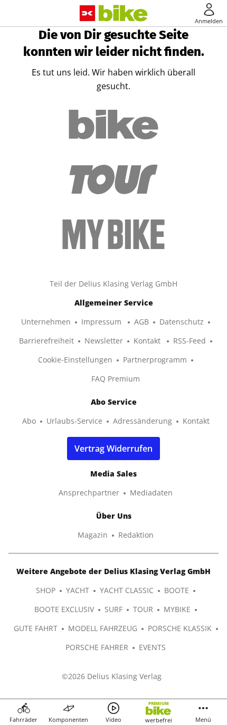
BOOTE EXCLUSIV (64, 609)
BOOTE (176, 590)
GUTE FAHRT (36, 628)
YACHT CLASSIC (127, 590)
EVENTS (152, 647)
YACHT (77, 590)
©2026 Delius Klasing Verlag (112, 676)
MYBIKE (177, 609)
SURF (113, 609)
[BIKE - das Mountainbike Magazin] (123, 13)
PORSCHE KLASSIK (180, 628)
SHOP (45, 590)
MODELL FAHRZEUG (102, 628)
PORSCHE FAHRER (96, 647)
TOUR (143, 609)
